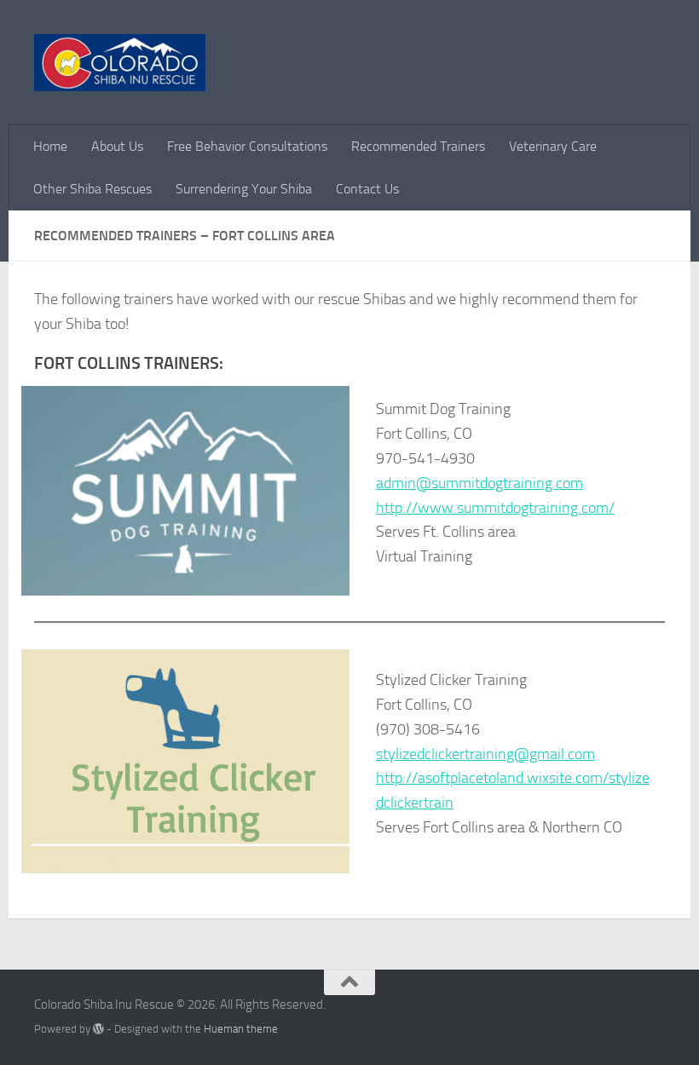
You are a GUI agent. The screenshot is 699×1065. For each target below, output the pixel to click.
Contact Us (367, 189)
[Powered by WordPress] (98, 1028)
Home (50, 146)
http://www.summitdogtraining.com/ (495, 507)
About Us (117, 146)
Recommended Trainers (418, 146)
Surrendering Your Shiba (244, 189)
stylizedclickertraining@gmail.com (485, 754)
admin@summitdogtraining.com (479, 483)
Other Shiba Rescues (92, 189)
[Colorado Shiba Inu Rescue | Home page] (119, 62)
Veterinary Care (553, 146)
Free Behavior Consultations (247, 146)
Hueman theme (241, 1028)
